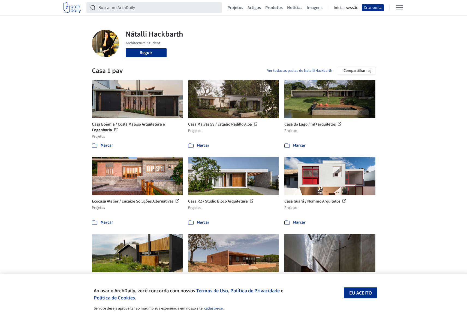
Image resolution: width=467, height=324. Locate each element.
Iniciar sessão (346, 8)
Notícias (294, 8)
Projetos (235, 8)
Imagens (315, 8)
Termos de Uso (212, 290)
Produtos (274, 8)
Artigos (254, 8)
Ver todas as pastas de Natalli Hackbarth (299, 71)
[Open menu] (399, 7)
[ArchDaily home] (72, 7)
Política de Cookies (114, 297)
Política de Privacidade (255, 290)
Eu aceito (360, 293)
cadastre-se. (214, 308)
